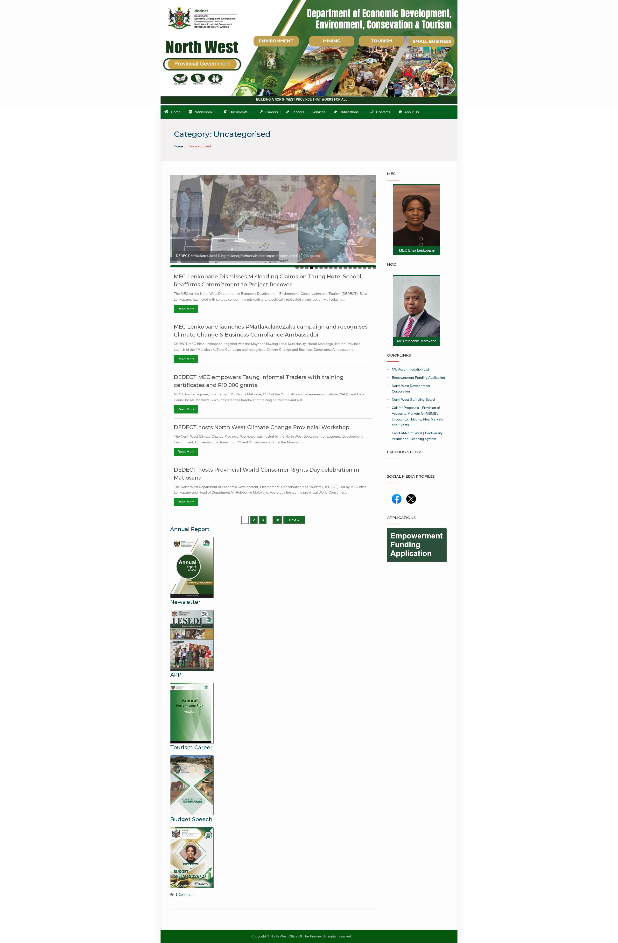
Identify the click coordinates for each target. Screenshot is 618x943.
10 (340, 267)
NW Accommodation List (410, 369)
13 (355, 267)
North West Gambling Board (413, 399)
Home (176, 112)
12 (350, 267)
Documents (238, 112)
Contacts (383, 112)
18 (277, 520)
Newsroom (203, 112)
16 (369, 267)
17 (374, 267)
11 (345, 267)
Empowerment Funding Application (418, 377)
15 (364, 267)
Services (319, 112)
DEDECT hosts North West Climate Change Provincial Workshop (261, 427)
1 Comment (184, 894)
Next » (294, 520)
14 (360, 267)
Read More (186, 309)
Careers (271, 112)
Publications (349, 112)
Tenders (298, 112)
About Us (411, 112)
